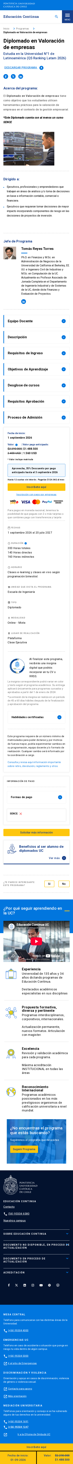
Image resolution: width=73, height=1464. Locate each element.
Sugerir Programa (24, 1149)
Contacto (9, 1206)
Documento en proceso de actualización (24, 1260)
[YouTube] (41, 1285)
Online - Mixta (16, 622)
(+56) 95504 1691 (18, 1421)
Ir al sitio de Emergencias (22, 1363)
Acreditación (14, 1272)
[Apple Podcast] (58, 1285)
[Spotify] (49, 1285)
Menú (67, 20)
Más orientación (17, 1396)
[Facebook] (9, 1285)
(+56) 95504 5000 (18, 1356)
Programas (22, 28)
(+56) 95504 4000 (18, 1330)
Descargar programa (23, 67)
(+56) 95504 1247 (18, 1427)
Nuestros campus (14, 1220)
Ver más (57, 858)
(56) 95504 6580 (19, 1213)
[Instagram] (32, 1285)
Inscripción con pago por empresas (36, 494)
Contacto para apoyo (20, 1388)
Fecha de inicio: (18, 1457)
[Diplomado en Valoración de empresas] (5, 76)
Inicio (6, 28)
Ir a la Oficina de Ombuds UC (34, 1434)
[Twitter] (16, 1285)
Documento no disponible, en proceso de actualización (36, 1246)
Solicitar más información (36, 832)
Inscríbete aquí (36, 487)
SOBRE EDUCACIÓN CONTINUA (24, 1233)
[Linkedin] (24, 1285)
